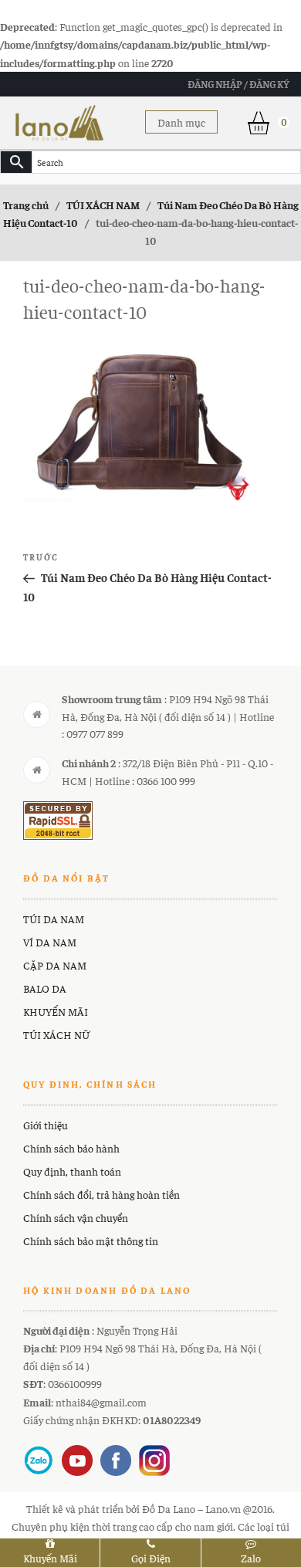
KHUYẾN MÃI (55, 1011)
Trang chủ (26, 205)
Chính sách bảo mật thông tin (90, 1240)
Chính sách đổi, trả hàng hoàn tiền (101, 1194)
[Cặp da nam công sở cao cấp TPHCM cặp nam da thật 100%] (59, 120)
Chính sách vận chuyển (75, 1217)
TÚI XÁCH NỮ (56, 1034)
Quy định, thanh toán (72, 1171)
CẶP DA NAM (54, 965)
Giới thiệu (45, 1125)
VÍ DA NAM (49, 942)
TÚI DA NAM (53, 919)
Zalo (251, 1558)
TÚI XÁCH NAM (103, 205)
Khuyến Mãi (50, 1558)
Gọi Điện (151, 1558)
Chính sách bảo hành (71, 1148)
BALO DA (44, 988)
